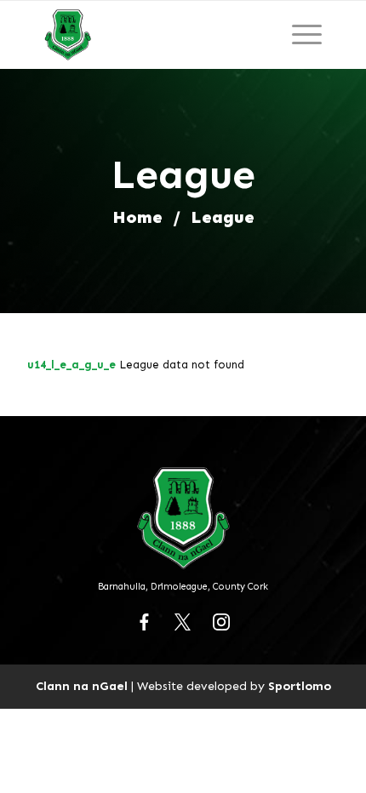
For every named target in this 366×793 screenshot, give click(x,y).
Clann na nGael (82, 685)
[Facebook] (144, 622)
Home (137, 217)
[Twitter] (183, 622)
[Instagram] (221, 622)
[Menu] (307, 35)
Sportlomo (299, 685)
